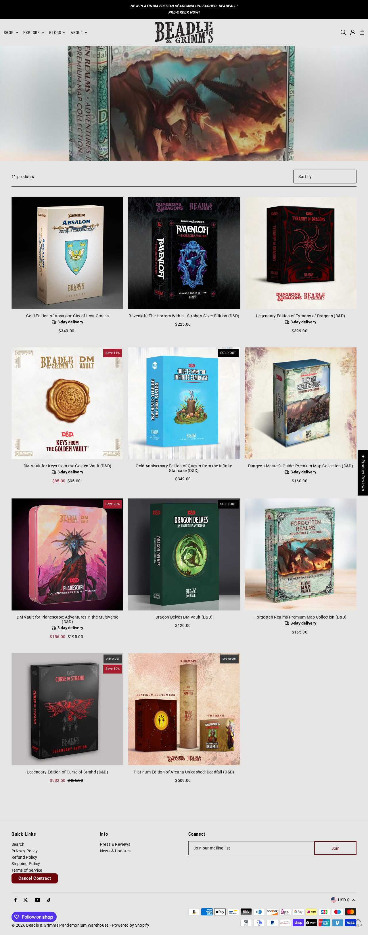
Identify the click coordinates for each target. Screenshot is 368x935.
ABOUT (77, 32)
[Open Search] (343, 32)
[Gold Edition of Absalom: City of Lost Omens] (67, 253)
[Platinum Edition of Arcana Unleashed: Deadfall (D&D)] (184, 709)
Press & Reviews (115, 844)
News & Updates (115, 851)
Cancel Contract (34, 878)
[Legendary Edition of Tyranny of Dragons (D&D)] (300, 253)
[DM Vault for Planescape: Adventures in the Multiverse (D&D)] (67, 554)
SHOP (9, 32)
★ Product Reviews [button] (363, 472)
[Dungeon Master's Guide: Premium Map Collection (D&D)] (300, 403)
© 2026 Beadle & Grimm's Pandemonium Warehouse (60, 925)
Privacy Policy (25, 851)
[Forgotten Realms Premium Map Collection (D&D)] (300, 554)
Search (18, 844)
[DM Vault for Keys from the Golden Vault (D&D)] (67, 403)
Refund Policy (24, 857)
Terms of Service (27, 870)
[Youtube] (38, 900)
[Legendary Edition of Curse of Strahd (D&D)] (67, 709)
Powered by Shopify (130, 925)
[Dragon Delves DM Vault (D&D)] (184, 554)
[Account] (352, 32)
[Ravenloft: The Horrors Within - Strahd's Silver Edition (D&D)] (184, 253)
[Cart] (362, 32)
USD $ (343, 900)
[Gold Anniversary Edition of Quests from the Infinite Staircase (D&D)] (184, 403)
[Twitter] (25, 900)
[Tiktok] (48, 900)
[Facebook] (15, 900)
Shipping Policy (26, 863)
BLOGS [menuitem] (55, 32)
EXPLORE (31, 32)
